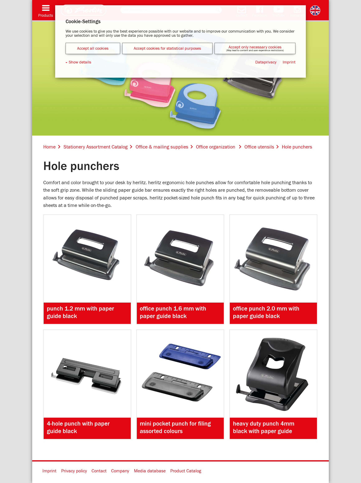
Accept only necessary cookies (255, 47)
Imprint (49, 471)
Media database (150, 471)
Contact (99, 471)
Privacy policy (74, 471)
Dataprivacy (265, 62)
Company (120, 471)
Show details (80, 62)
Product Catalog (185, 471)
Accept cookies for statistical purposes (167, 48)
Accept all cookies (92, 48)
